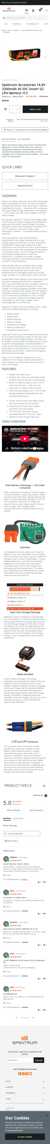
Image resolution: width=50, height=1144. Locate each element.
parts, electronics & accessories (31, 30)
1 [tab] (9, 80)
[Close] (47, 1115)
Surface (16, 24)
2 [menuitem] (25, 1018)
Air (6, 24)
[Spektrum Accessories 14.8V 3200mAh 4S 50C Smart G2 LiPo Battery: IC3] (25, 55)
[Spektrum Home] (9, 9)
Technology (32, 24)
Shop (8, 1081)
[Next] (44, 57)
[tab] (13, 810)
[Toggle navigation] (46, 10)
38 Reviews (43, 96)
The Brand (10, 1093)
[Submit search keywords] (4, 18)
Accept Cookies (25, 1136)
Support (9, 1087)
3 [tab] (40, 80)
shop (9, 30)
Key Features (24, 139)
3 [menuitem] (27, 1018)
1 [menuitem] (22, 1018)
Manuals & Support (25, 176)
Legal (8, 1099)
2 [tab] (25, 80)
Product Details (9, 139)
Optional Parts (25, 185)
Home (4, 30)
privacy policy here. (15, 1130)
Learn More (44, 121)
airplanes (16, 30)
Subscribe (38, 1060)
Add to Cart (35, 109)
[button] (8, 875)
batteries (7, 32)
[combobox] (25, 17)
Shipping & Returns (9, 120)
